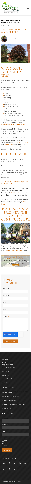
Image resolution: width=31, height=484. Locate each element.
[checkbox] (15, 442)
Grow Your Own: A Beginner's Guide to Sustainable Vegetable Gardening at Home (13, 403)
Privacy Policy (5, 371)
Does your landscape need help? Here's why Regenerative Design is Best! (13, 400)
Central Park (8, 145)
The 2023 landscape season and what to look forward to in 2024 (14, 407)
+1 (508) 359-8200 (10, 368)
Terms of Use (5, 375)
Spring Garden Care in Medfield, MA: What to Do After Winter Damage (15, 392)
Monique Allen (13, 39)
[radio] (15, 440)
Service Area (5, 382)
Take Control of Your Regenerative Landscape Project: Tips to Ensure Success (14, 396)
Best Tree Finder (16, 193)
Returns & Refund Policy (8, 379)
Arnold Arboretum (22, 142)
